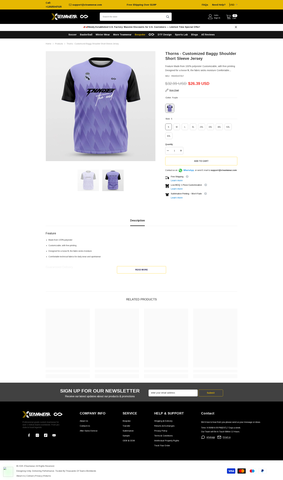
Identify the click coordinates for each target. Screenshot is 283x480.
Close (236, 27)
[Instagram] (37, 435)
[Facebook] (29, 435)
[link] (68, 371)
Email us (227, 437)
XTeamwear (29, 466)
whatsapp (211, 437)
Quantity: (169, 144)
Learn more (177, 180)
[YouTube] (54, 435)
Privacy (38, 476)
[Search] (136, 17)
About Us (20, 476)
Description (137, 220)
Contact (29, 476)
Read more (141, 270)
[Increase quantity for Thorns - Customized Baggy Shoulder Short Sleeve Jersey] (180, 150)
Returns (47, 476)
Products (59, 44)
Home (48, 44)
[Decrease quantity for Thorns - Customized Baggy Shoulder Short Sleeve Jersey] (167, 150)
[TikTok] (45, 435)
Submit (211, 393)
